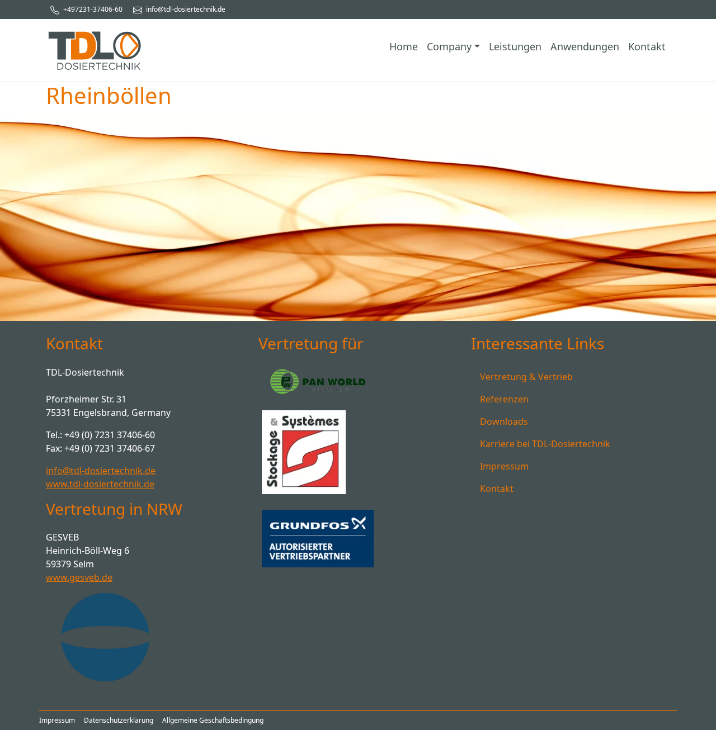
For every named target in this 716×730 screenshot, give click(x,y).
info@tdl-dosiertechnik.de (184, 9)
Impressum (504, 466)
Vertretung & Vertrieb (526, 377)
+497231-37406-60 (92, 9)
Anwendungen (584, 46)
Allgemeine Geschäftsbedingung (212, 720)
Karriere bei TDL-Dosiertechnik (545, 444)
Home (403, 46)
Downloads (504, 421)
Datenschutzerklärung (118, 720)
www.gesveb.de (79, 577)
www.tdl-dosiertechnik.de (100, 484)
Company (449, 46)
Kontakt (647, 46)
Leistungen (515, 46)
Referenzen (504, 399)
